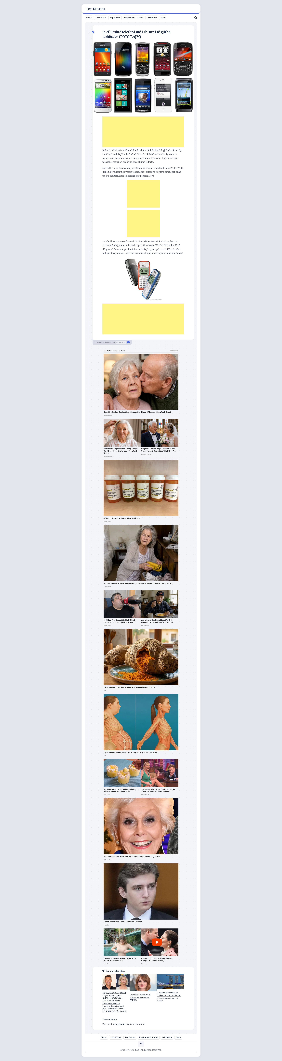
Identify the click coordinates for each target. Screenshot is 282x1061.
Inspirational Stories (133, 18)
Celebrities (152, 18)
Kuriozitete (120, 342)
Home (89, 18)
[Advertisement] (143, 131)
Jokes (163, 18)
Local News (101, 18)
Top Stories (95, 9)
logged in (120, 1024)
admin (112, 342)
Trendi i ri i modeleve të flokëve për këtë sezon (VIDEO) (140, 997)
